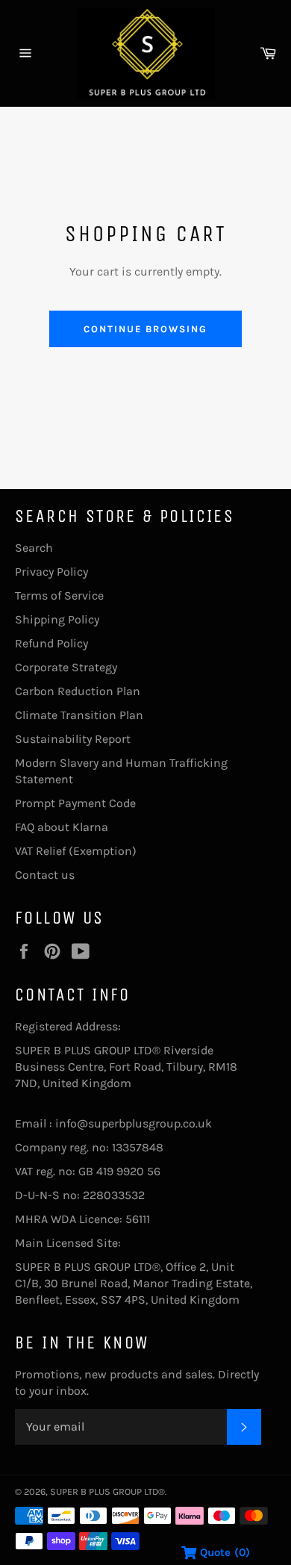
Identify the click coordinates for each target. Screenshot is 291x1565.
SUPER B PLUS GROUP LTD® (107, 1491)
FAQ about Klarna (61, 827)
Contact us (45, 875)
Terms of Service (59, 595)
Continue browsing (145, 329)
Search (34, 548)
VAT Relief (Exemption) (76, 851)
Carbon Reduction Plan (77, 691)
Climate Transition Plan (79, 715)
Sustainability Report (73, 739)
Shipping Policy (57, 619)
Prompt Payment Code (75, 803)
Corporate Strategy (66, 667)
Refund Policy (51, 643)
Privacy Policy (51, 571)
